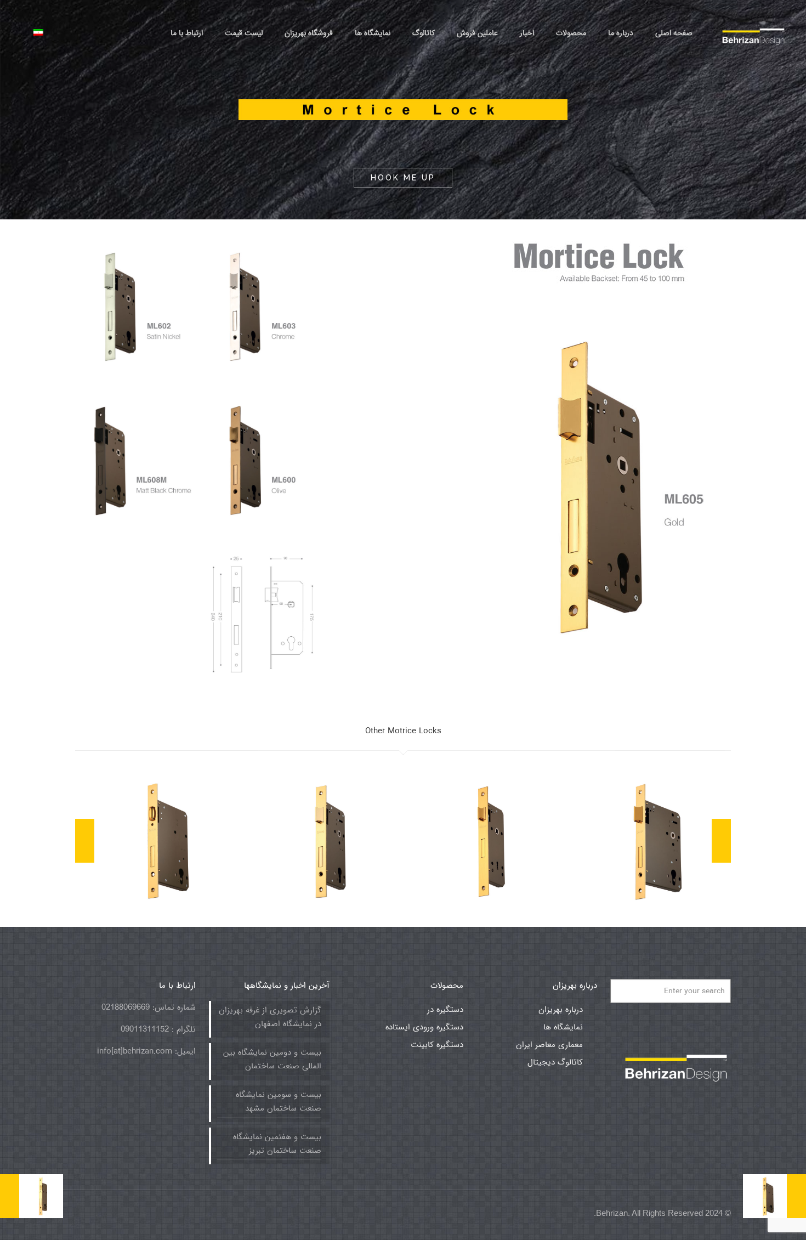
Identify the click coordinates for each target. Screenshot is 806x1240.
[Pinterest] (144, 1213)
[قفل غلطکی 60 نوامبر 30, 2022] (774, 1196)
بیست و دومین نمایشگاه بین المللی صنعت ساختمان (272, 1059)
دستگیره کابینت (437, 1044)
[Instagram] (129, 1213)
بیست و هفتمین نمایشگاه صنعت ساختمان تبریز (277, 1143)
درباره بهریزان (560, 1009)
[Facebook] (189, 1213)
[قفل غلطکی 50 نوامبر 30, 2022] (31, 1196)
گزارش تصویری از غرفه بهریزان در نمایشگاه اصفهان (270, 1017)
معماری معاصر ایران (549, 1044)
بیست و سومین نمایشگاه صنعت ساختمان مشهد (278, 1101)
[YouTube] (174, 1213)
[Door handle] (753, 33)
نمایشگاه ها (563, 1027)
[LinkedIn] (159, 1213)
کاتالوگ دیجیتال (555, 1062)
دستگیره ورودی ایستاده (424, 1027)
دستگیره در (445, 1009)
